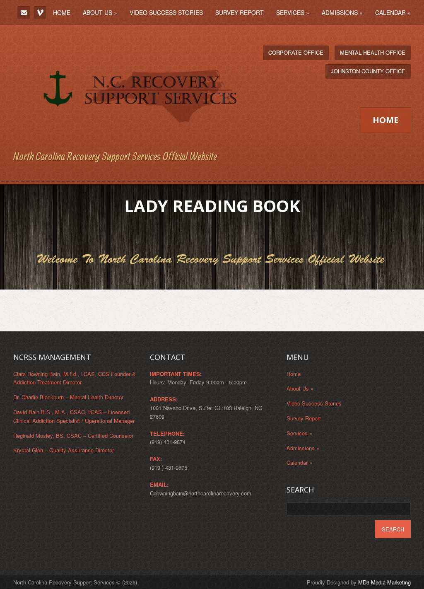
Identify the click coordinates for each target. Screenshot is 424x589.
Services (292, 12)
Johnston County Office (368, 71)
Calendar (393, 12)
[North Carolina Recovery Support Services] (126, 140)
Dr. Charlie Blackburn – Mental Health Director (68, 397)
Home (61, 12)
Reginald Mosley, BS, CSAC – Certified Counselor (73, 435)
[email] (23, 12)
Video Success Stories (166, 12)
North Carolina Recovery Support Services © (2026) (75, 582)
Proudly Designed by (359, 582)
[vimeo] (40, 12)
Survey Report (239, 12)
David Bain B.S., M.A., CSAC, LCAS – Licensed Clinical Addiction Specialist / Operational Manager (74, 416)
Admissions (342, 12)
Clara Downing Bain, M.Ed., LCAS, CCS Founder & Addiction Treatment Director (74, 378)
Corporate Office (295, 52)
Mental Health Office (372, 52)
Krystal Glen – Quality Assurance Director (63, 450)
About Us (100, 12)
